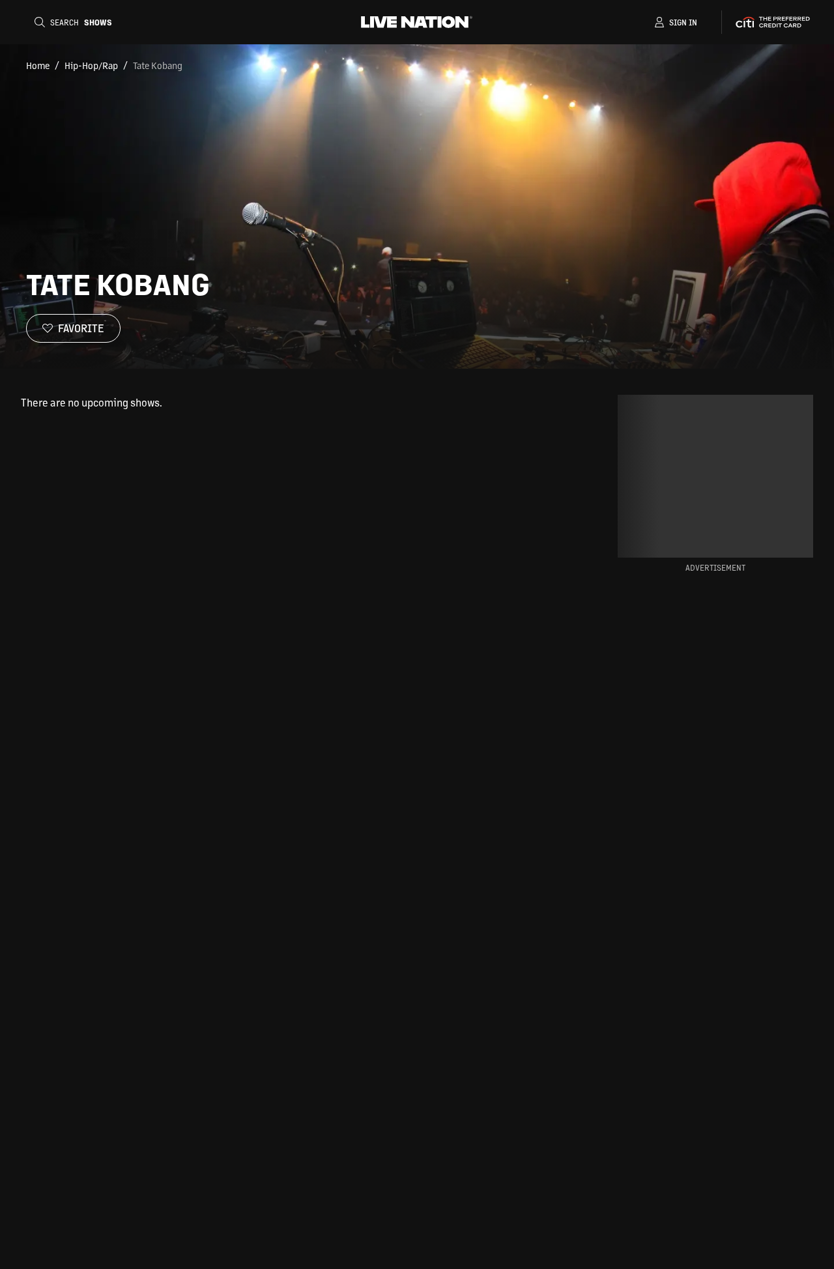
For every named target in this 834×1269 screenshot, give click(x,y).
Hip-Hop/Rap (91, 65)
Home (38, 65)
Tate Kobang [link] (157, 65)
